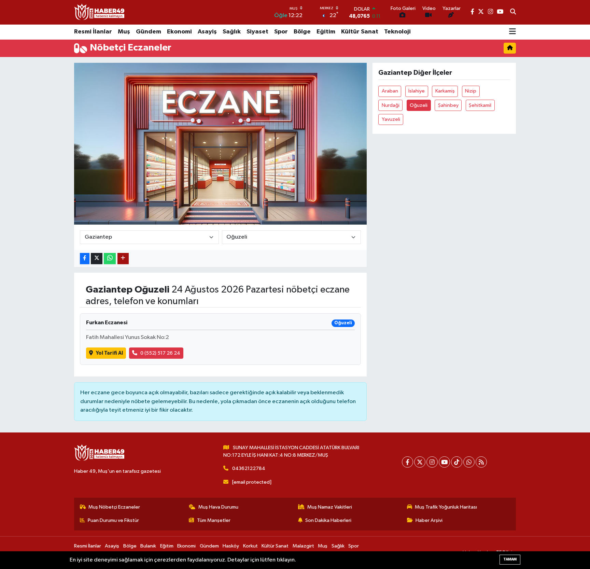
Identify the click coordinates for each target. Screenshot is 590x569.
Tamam (510, 559)
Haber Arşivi (429, 520)
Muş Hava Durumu (218, 507)
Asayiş (207, 32)
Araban (390, 91)
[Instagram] (432, 462)
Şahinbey (448, 105)
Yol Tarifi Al (109, 353)
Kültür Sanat (359, 32)
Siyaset (257, 32)
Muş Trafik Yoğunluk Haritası (446, 507)
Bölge (302, 32)
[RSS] (481, 462)
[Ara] (513, 12)
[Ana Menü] (512, 32)
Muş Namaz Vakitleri (329, 507)
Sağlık (232, 32)
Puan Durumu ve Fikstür (113, 520)
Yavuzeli (391, 119)
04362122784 (248, 468)
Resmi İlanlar (93, 32)
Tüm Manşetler (213, 520)
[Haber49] (99, 12)
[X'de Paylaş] (96, 258)
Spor (281, 32)
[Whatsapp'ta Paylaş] (110, 258)
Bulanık (148, 546)
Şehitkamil (480, 105)
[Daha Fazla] (123, 258)
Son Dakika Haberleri (328, 520)
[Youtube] (444, 462)
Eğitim (326, 32)
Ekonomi (179, 32)
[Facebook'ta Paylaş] (84, 258)
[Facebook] (407, 462)
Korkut (250, 546)
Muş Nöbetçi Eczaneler (114, 507)
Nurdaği (390, 105)
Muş (124, 32)
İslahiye (416, 91)
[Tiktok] (456, 462)
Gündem (148, 32)
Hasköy (231, 546)
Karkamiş (445, 91)
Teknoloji (397, 32)
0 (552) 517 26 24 (160, 353)
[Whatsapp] (469, 462)
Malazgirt (303, 546)
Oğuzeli (418, 105)
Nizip (470, 91)
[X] (419, 462)
